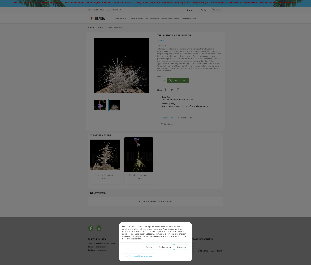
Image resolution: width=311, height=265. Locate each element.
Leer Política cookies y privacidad (138, 256)
